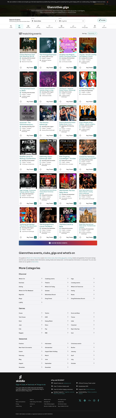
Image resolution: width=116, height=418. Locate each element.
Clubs (23, 385)
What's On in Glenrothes (33, 258)
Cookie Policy (19, 406)
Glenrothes (35, 261)
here (94, 2)
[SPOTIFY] (84, 400)
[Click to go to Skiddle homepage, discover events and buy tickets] (20, 378)
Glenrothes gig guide (61, 258)
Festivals (31, 385)
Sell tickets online (62, 399)
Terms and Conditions (20, 401)
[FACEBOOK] (98, 400)
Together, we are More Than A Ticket (64, 392)
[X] (80, 400)
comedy (69, 258)
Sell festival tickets (62, 404)
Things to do (41, 385)
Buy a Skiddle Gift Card (63, 406)
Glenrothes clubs (49, 258)
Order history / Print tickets (36, 401)
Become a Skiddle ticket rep (50, 406)
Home (17, 399)
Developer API (47, 401)
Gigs (17, 385)
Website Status (47, 399)
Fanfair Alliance (90, 389)
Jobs (31, 406)
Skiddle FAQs (61, 401)
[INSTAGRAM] (94, 400)
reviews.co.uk (67, 383)
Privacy (17, 404)
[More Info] (21, 67)
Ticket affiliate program (49, 404)
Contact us (32, 404)
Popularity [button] (91, 33)
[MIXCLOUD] (89, 400)
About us (32, 399)
